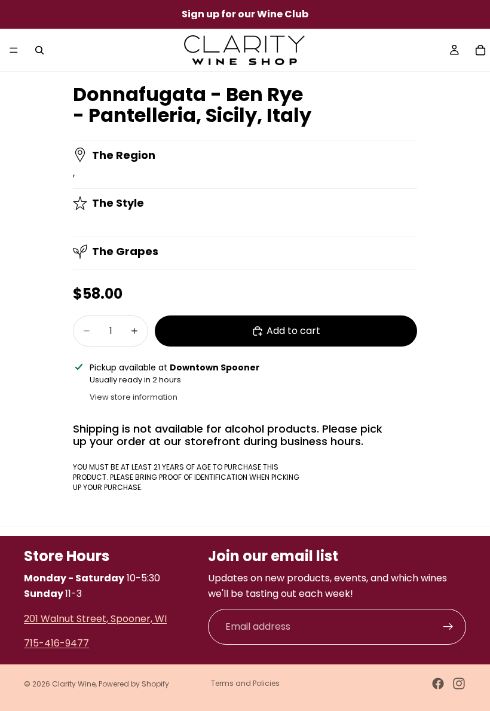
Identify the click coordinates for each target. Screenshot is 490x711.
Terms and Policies (245, 683)
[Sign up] (448, 626)
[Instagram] (459, 683)
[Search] (39, 50)
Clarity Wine (74, 684)
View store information (133, 397)
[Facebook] (438, 683)
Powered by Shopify (134, 684)
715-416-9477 (56, 644)
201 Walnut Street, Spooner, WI (95, 619)
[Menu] (13, 50)
